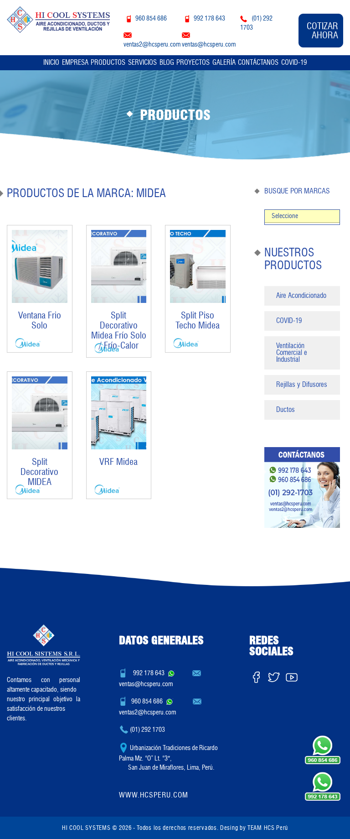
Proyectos (193, 62)
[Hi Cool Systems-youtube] (292, 675)
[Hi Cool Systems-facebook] (256, 675)
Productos (108, 62)
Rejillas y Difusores (301, 384)
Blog (167, 62)
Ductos (285, 410)
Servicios (142, 62)
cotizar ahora (322, 31)
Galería (224, 62)
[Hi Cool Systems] (58, 18)
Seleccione (285, 216)
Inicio (51, 62)
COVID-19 (294, 62)
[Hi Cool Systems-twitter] (274, 675)
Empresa (75, 62)
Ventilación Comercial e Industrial (291, 353)
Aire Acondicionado (301, 296)
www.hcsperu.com (153, 795)
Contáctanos (258, 62)
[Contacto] (302, 487)
